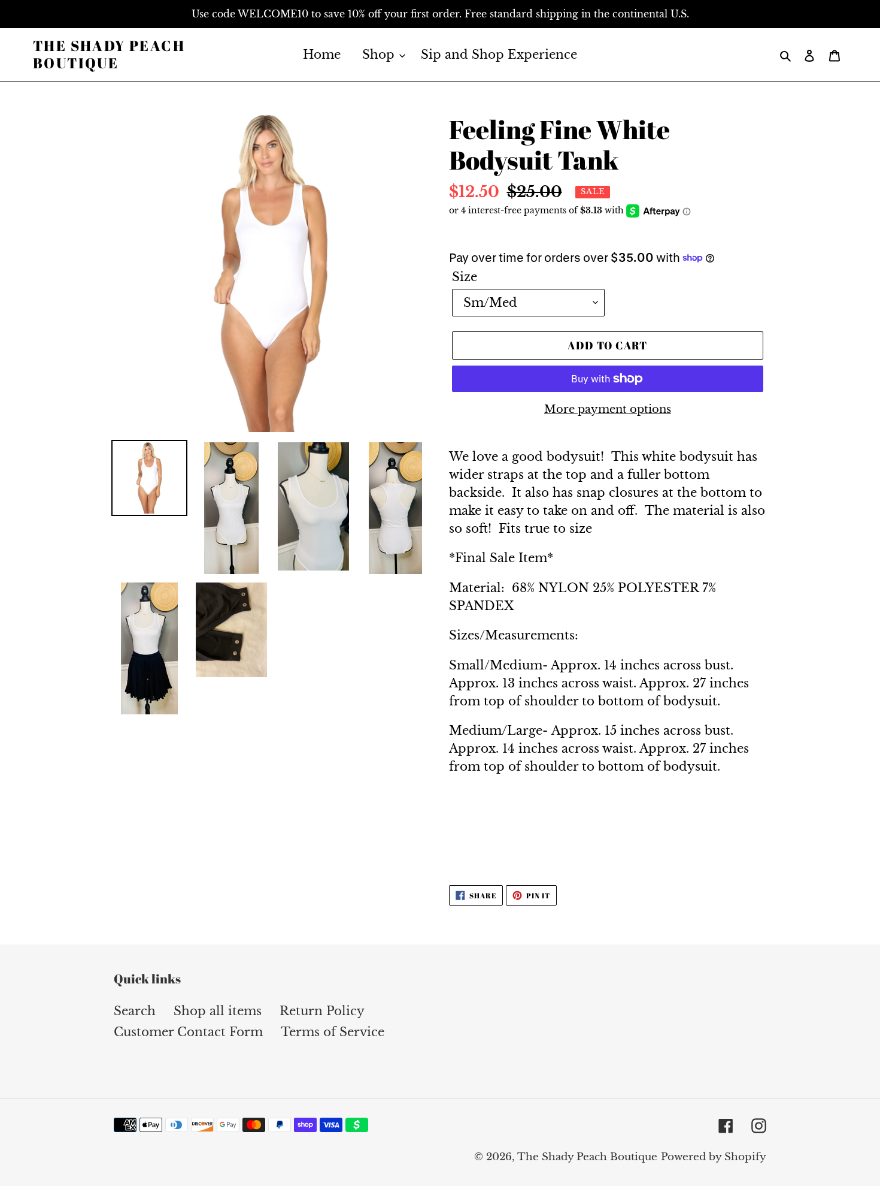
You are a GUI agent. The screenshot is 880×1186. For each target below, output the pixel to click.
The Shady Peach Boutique (109, 54)
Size (464, 277)
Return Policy (322, 1011)
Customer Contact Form (188, 1032)
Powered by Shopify (713, 1157)
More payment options (607, 409)
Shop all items (218, 1011)
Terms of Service (332, 1032)
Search (135, 1011)
